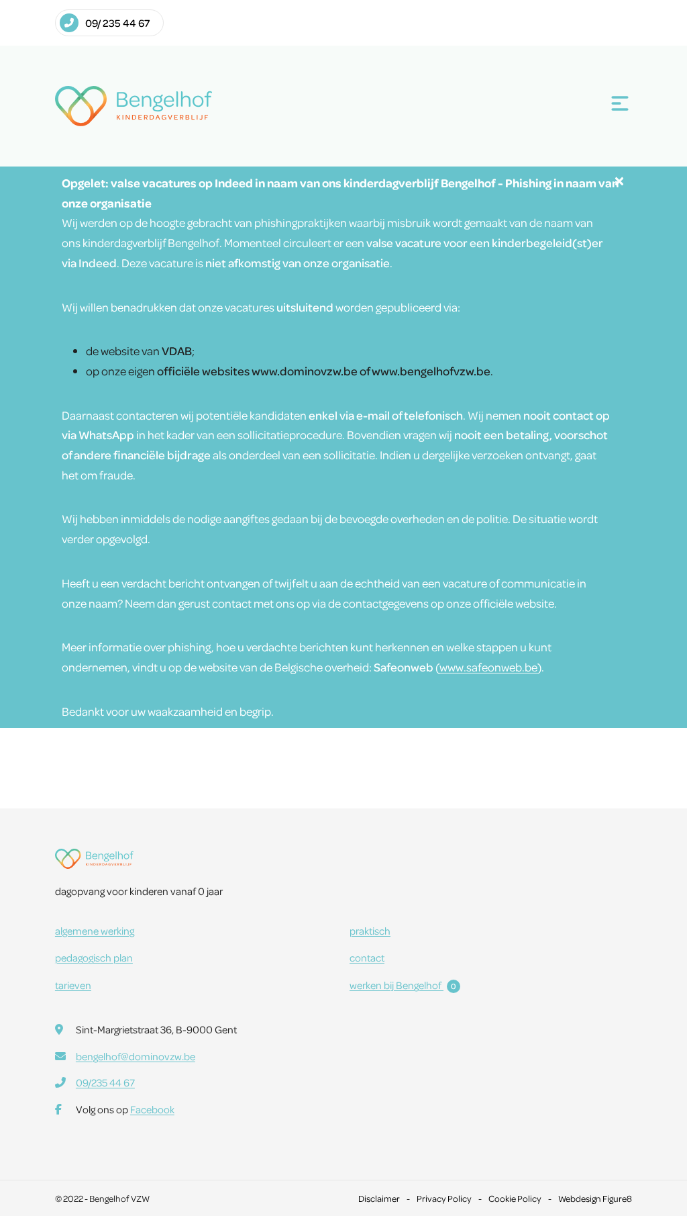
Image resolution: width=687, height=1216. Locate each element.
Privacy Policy (444, 1198)
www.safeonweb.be (488, 666)
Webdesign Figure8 (595, 1198)
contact (367, 957)
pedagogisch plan (94, 957)
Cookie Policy (514, 1198)
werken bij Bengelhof (403, 985)
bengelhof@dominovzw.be (135, 1056)
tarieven (73, 985)
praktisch (370, 930)
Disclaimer (379, 1198)
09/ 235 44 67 (117, 23)
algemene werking (94, 930)
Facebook (152, 1109)
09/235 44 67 (105, 1082)
